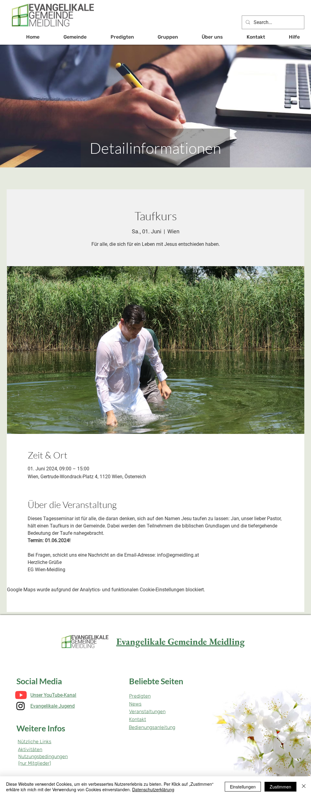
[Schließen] (303, 786)
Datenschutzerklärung (153, 789)
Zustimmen (280, 787)
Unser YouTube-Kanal (53, 695)
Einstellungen (243, 787)
